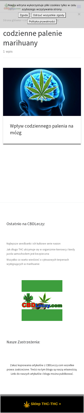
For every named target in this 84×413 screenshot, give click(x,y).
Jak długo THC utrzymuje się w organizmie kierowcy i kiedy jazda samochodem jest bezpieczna (41, 252)
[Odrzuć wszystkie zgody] (79, 14)
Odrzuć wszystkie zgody (48, 15)
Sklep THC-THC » (46, 404)
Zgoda (24, 15)
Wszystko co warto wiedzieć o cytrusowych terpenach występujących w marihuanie (38, 262)
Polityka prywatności (42, 21)
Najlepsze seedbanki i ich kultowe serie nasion (34, 243)
